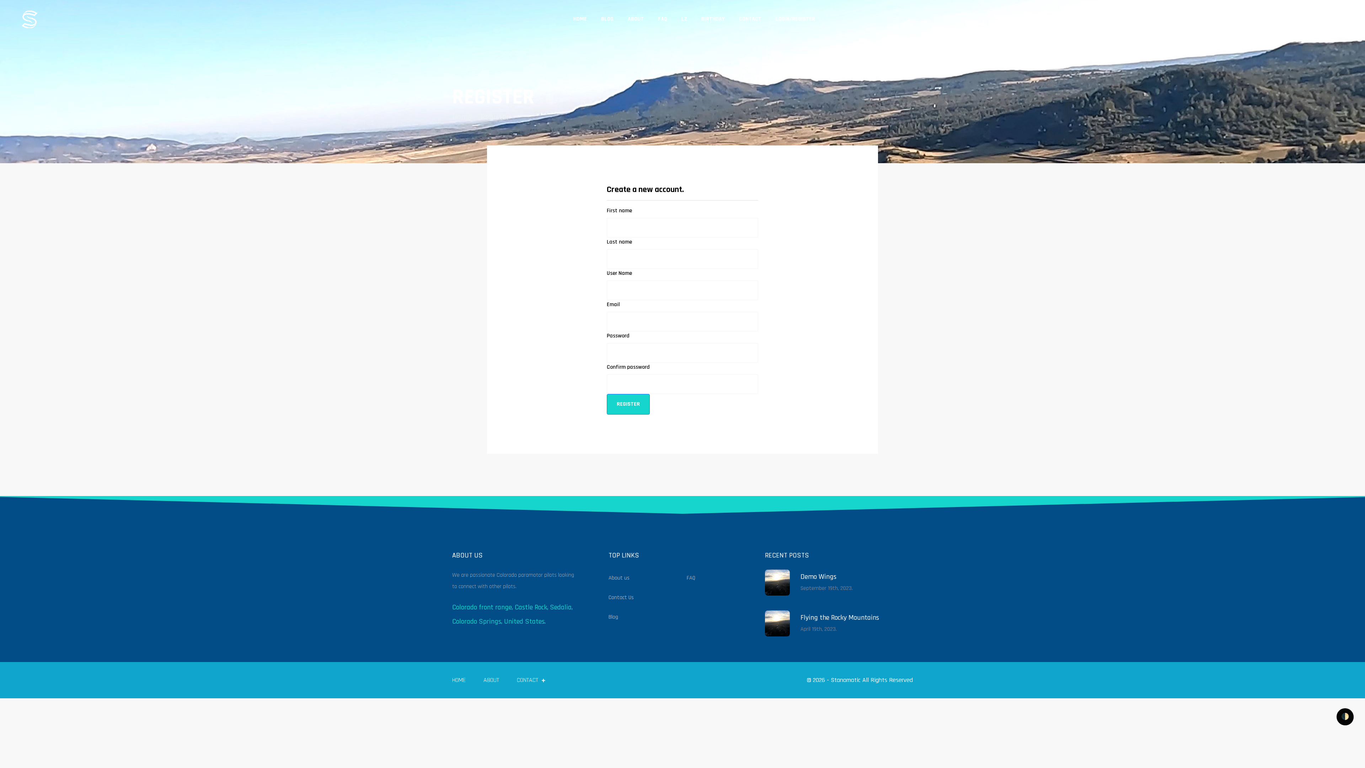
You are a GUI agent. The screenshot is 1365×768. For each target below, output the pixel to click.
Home (580, 19)
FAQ (662, 19)
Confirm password (628, 367)
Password (618, 336)
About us (619, 578)
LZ (684, 19)
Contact (750, 19)
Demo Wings (818, 576)
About (636, 19)
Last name (619, 242)
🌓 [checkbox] (1345, 717)
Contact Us (621, 597)
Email (613, 304)
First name (619, 210)
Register (495, 117)
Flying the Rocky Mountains (840, 617)
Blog (607, 19)
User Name (619, 273)
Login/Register (795, 19)
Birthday (713, 19)
